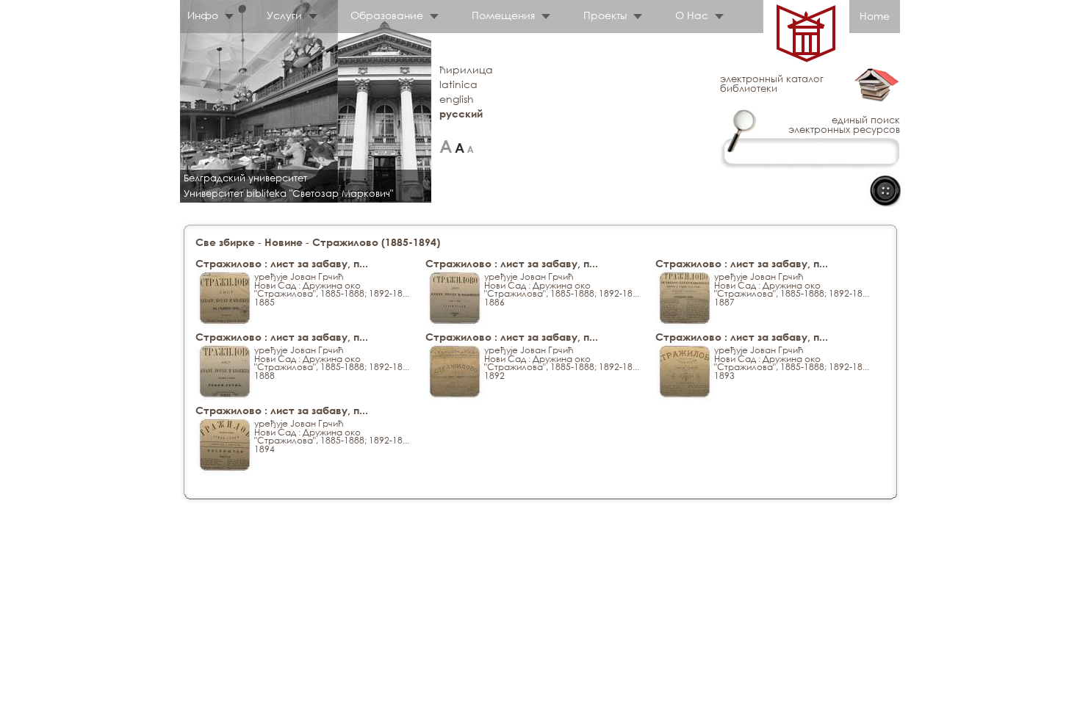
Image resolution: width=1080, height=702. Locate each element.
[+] (445, 146)
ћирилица (466, 69)
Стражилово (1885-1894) (376, 242)
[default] (459, 146)
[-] (470, 146)
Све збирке (225, 242)
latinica (458, 84)
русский (461, 113)
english (456, 99)
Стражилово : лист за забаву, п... (281, 263)
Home (875, 16)
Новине (283, 242)
